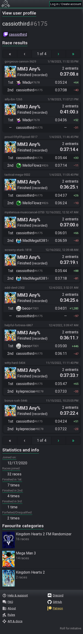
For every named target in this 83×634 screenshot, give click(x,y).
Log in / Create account (65, 4)
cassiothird (18, 34)
